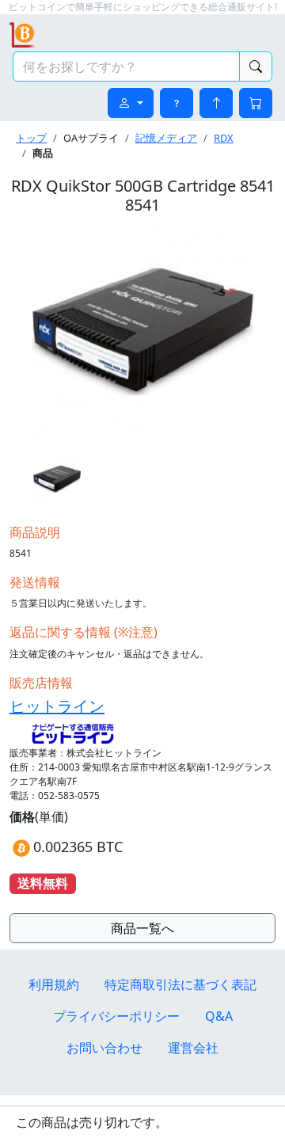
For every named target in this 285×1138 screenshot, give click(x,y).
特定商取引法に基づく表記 (180, 984)
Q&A (219, 1016)
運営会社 (193, 1047)
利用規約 (53, 984)
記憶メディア (166, 138)
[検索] (255, 66)
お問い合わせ (104, 1047)
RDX (224, 138)
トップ (31, 138)
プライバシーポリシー (116, 1016)
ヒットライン (57, 706)
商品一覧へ (142, 928)
